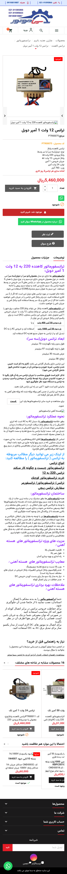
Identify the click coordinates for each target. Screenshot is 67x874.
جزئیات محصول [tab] (40, 258)
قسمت (13, 401)
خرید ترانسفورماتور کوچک (47, 478)
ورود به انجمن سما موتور (18, 655)
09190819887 (13, 3)
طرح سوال (46, 244)
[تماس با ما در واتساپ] (8, 866)
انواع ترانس (56, 463)
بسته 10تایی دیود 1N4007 (22, 759)
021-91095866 (45, 3)
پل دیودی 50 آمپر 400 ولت (49, 322)
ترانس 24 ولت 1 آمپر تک (22, 711)
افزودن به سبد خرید (23, 188)
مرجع (61, 136)
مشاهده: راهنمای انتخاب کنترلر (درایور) (46, 655)
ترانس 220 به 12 (53, 473)
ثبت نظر (46, 235)
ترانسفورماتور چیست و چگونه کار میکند (38, 468)
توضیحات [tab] (58, 258)
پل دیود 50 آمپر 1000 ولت (49, 329)
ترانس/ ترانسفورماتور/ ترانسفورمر (42, 483)
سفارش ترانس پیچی (51, 488)
